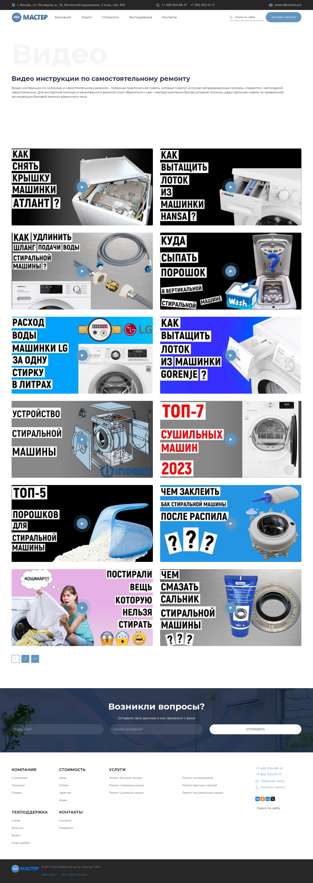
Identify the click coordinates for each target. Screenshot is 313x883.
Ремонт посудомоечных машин (202, 792)
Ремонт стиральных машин (126, 785)
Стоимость (110, 17)
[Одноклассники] (262, 799)
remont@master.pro (287, 5)
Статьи (16, 820)
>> (35, 658)
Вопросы (17, 828)
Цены (62, 778)
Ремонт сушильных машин (126, 792)
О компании (19, 778)
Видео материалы (25, 106)
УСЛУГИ (117, 769)
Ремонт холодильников (197, 778)
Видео (16, 835)
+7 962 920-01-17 (203, 5)
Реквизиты (66, 828)
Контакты (169, 17)
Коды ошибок (21, 842)
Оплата (63, 785)
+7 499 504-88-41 (174, 5)
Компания (63, 17)
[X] (273, 799)
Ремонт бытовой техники (125, 778)
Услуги (86, 17)
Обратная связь (273, 781)
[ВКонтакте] (257, 799)
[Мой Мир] (268, 799)
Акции (63, 800)
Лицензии (18, 785)
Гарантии (65, 792)
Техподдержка (140, 17)
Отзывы (16, 792)
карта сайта (49, 874)
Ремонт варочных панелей (199, 785)
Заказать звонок (283, 17)
